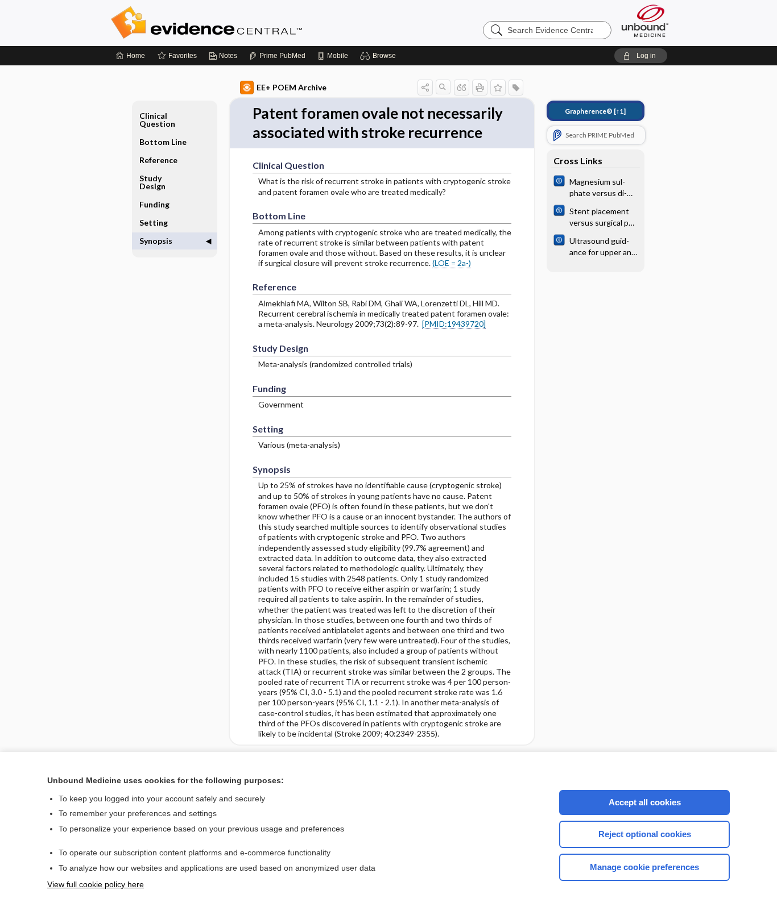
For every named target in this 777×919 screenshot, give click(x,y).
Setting (153, 222)
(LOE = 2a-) (451, 263)
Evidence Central (252, 23)
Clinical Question (157, 119)
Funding (154, 204)
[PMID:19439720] (454, 323)
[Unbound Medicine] (645, 21)
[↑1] (595, 111)
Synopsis (155, 241)
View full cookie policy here (95, 884)
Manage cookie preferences (644, 867)
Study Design (152, 182)
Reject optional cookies (644, 834)
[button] (379, 55)
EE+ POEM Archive (291, 87)
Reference (158, 160)
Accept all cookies (645, 802)
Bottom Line (163, 142)
